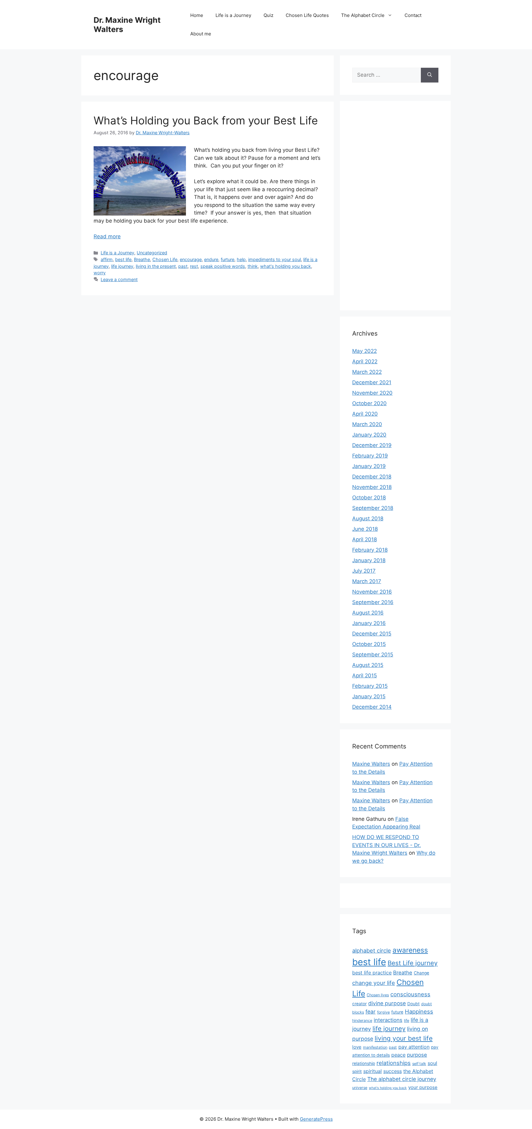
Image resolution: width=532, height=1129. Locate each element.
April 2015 (364, 675)
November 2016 (372, 592)
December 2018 (371, 477)
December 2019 (372, 445)
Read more (107, 236)
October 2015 (369, 644)
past (182, 266)
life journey (122, 266)
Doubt (413, 1003)
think (253, 266)
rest (194, 266)
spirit (357, 1071)
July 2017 (364, 571)
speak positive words (222, 266)
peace (398, 1055)
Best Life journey (412, 963)
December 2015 (371, 634)
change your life (373, 982)
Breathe (142, 259)
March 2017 (366, 581)
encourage (191, 259)
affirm (107, 259)
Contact (413, 15)
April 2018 (364, 539)
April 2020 (365, 414)
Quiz (268, 15)
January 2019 (369, 466)
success (392, 1071)
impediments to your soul (274, 259)
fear (370, 1011)
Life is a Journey (233, 15)
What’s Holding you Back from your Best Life (206, 120)
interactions (388, 1020)
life (406, 1020)
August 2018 (367, 518)
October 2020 (369, 403)
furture (227, 259)
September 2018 (372, 508)
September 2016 (372, 602)
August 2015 (367, 665)
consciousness (410, 994)
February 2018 (370, 550)
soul (432, 1063)
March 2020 (367, 424)
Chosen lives (378, 995)
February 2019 (370, 456)
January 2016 (369, 623)
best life (123, 259)
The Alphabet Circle (363, 15)
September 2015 (372, 654)
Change (421, 972)
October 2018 (369, 497)
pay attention (413, 1047)
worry (100, 272)
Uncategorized (152, 252)
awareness (410, 950)
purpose (417, 1055)
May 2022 (364, 351)
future (397, 1012)
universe (359, 1087)
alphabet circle (371, 950)
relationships (394, 1062)
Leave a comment (119, 279)
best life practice (372, 973)
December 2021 (371, 382)
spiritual (372, 1071)
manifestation (375, 1047)
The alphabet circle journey (401, 1079)
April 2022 (364, 361)
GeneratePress (316, 1119)
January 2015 (368, 696)
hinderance (362, 1020)
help (241, 259)
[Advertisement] (395, 205)
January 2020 (369, 435)
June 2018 (365, 529)
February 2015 (370, 686)
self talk (419, 1063)
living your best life (404, 1038)
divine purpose (387, 1003)
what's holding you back (285, 266)
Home (196, 15)
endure (211, 259)
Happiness (419, 1011)
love (356, 1047)
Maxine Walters (371, 764)
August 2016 (368, 613)
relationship (363, 1063)
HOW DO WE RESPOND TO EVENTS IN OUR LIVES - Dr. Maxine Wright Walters (386, 845)
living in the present (156, 266)
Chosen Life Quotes (307, 15)
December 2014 (372, 707)
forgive (383, 1012)
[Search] (429, 75)
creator (359, 1003)
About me (200, 34)
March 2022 (367, 372)
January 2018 (368, 560)
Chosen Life (164, 259)
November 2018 (372, 487)
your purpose (422, 1087)
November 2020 (372, 393)
